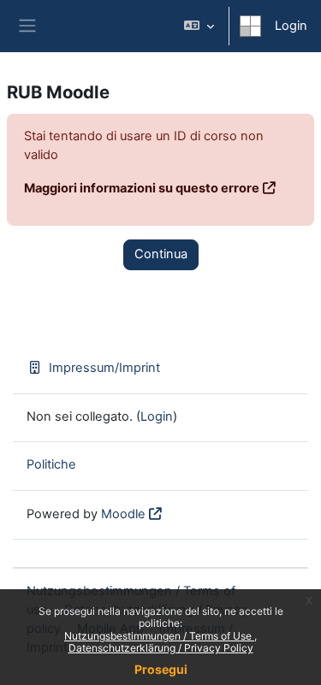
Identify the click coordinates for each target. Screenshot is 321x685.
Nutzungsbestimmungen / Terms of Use (159, 635)
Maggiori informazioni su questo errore (141, 188)
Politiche (51, 464)
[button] (199, 26)
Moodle (123, 514)
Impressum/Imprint (104, 367)
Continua (160, 254)
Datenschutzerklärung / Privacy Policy (160, 647)
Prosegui (160, 669)
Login (291, 25)
